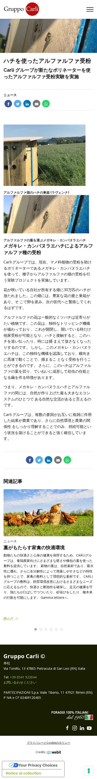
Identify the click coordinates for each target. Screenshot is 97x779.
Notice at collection (23, 773)
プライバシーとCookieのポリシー (48, 743)
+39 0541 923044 (23, 677)
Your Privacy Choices (37, 765)
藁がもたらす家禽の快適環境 (34, 547)
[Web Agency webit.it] (53, 752)
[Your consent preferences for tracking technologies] (88, 770)
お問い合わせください (20, 682)
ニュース (10, 95)
